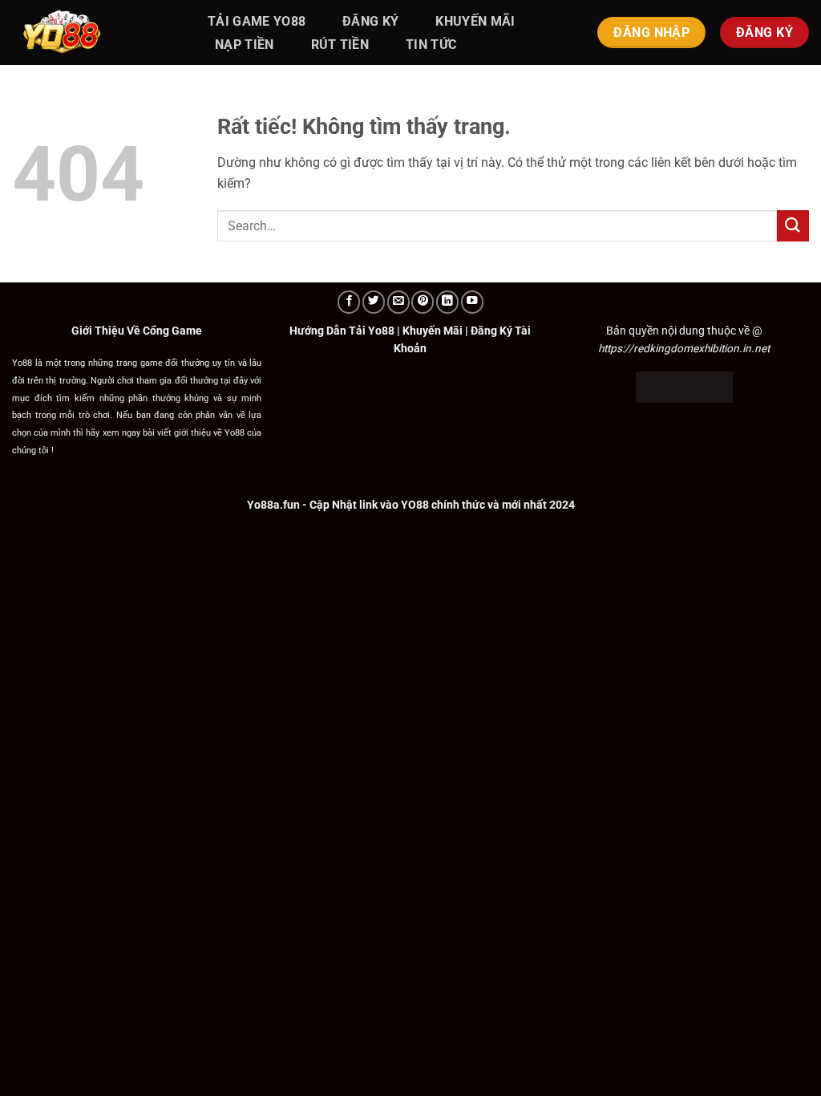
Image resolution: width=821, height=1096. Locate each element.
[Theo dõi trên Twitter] (373, 302)
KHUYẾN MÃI (475, 21)
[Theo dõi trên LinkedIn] (447, 302)
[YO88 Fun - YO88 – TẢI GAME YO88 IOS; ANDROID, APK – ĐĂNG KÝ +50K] (92, 32)
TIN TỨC (431, 44)
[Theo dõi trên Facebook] (349, 302)
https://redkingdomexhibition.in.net (684, 348)
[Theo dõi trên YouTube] (472, 302)
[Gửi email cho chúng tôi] (398, 302)
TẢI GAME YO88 (256, 21)
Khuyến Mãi (432, 330)
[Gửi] (793, 226)
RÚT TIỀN (340, 44)
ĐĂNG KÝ (370, 21)
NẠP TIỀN (244, 44)
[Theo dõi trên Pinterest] (422, 302)
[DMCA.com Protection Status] (684, 386)
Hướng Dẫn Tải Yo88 (341, 330)
